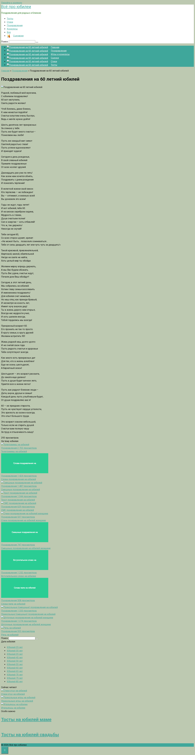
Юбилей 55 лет (15, 664)
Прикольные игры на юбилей (17, 701)
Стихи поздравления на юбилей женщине (23, 520)
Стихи (10, 22)
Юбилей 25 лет (15, 647)
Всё (9, 32)
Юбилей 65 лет (15, 671)
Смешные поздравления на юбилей (20, 489)
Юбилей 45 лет (15, 657)
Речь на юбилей (9, 634)
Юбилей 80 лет (15, 681)
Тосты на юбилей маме (26, 719)
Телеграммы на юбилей (14, 451)
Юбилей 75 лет (15, 678)
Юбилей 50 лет (15, 661)
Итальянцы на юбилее (13, 707)
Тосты (10, 18)
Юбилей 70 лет (15, 674)
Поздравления (15, 25)
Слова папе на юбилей (13, 604)
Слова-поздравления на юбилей (18, 479)
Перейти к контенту (11, 2)
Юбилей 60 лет (15, 667)
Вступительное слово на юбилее (18, 576)
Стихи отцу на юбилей (13, 694)
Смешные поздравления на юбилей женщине (26, 548)
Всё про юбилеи (16, 6)
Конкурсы (12, 29)
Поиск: (5, 41)
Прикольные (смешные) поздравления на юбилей (28, 614)
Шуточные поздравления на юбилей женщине (26, 624)
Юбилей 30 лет (15, 650)
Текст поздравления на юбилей (18, 499)
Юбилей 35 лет (15, 654)
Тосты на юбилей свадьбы (30, 734)
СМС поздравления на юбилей (17, 510)
